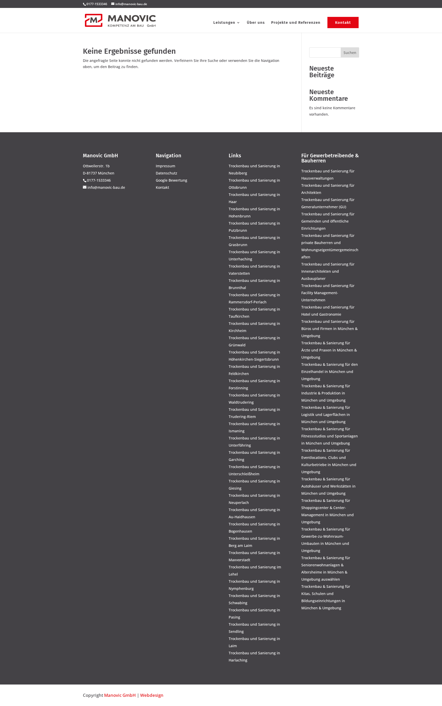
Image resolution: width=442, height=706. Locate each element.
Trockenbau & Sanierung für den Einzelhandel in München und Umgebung (329, 371)
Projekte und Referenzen (296, 23)
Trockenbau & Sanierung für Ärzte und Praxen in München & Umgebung (329, 350)
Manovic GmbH (120, 695)
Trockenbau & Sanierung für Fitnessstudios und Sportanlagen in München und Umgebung (329, 436)
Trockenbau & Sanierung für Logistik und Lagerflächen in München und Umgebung (325, 414)
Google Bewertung (171, 180)
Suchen (350, 52)
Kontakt (343, 22)
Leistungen (224, 23)
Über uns (256, 23)
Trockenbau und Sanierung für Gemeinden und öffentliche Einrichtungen (328, 221)
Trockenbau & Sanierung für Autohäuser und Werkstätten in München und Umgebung (328, 486)
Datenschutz (166, 173)
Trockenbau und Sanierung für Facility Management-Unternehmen (328, 292)
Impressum (165, 165)
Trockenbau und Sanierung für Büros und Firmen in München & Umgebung (329, 328)
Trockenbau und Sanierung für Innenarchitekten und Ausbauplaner (328, 271)
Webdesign (151, 695)
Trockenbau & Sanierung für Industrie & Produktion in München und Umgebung (325, 393)
